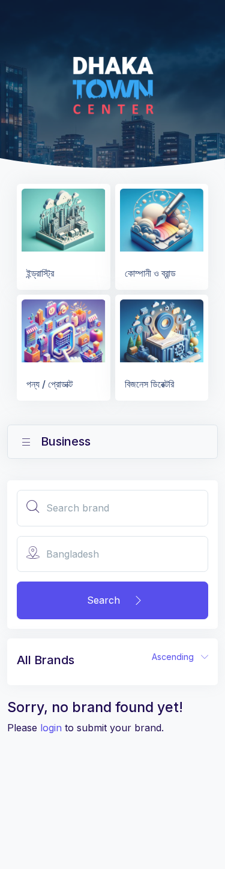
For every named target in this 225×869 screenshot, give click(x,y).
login (51, 728)
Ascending (176, 657)
